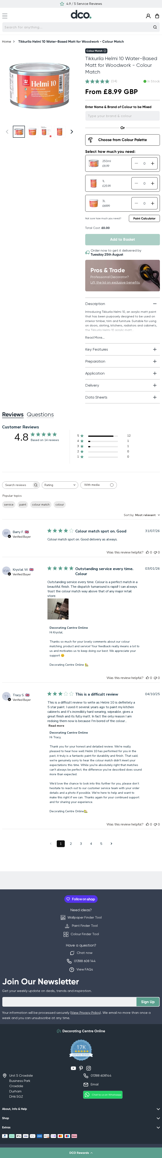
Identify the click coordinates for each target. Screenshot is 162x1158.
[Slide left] (7, 86)
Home (6, 42)
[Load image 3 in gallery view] (46, 131)
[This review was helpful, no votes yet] (147, 552)
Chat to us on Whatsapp (106, 1094)
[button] (81, 1152)
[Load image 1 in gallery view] (19, 131)
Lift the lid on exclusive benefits (115, 282)
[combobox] (81, 27)
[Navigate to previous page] (51, 843)
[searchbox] (17, 485)
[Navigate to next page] (111, 843)
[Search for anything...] (155, 27)
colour (59, 505)
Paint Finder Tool (85, 926)
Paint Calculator (144, 218)
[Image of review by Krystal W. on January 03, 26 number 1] (58, 608)
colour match (41, 505)
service (9, 505)
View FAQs (85, 969)
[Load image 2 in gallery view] (32, 131)
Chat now (84, 953)
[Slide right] (72, 86)
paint (22, 505)
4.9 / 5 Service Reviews (84, 4)
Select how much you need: (110, 151)
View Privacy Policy (85, 1013)
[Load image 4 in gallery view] (60, 131)
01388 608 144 (85, 961)
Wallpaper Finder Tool (84, 917)
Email (95, 1084)
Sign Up (148, 1002)
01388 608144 (101, 1075)
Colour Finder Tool (85, 934)
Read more (56, 726)
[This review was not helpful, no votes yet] (155, 552)
